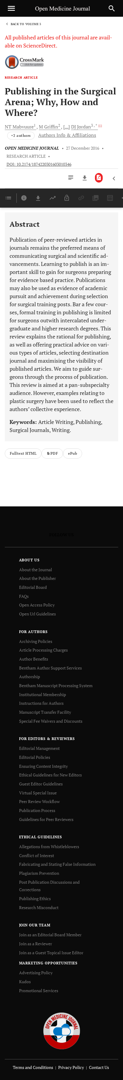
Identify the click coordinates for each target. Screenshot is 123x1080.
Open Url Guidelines (37, 614)
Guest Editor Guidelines (41, 784)
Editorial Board (33, 587)
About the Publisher (37, 578)
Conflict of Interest (36, 855)
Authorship (29, 676)
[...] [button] (66, 126)
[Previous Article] (114, 178)
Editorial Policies (34, 757)
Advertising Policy (36, 972)
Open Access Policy (37, 605)
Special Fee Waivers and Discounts (50, 721)
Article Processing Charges (43, 650)
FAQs (24, 596)
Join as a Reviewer (35, 943)
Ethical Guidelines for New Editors (50, 775)
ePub (72, 453)
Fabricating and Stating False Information (57, 864)
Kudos (25, 981)
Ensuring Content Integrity (43, 766)
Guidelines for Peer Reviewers (46, 819)
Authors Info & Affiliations (67, 135)
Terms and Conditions (33, 1067)
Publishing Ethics (35, 898)
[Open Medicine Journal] (61, 1030)
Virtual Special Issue (38, 793)
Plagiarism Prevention (39, 873)
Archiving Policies (35, 641)
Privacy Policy (71, 1067)
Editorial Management (39, 748)
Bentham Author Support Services (50, 668)
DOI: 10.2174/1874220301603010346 (39, 164)
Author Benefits (33, 659)
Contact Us (99, 1067)
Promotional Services (38, 990)
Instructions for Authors (41, 703)
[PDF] (99, 178)
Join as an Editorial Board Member (50, 934)
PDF (54, 453)
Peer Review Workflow (39, 801)
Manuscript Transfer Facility (45, 712)
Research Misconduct (39, 907)
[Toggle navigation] (11, 8)
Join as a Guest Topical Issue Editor (51, 952)
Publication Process (37, 810)
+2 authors (21, 135)
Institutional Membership (42, 694)
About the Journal (35, 569)
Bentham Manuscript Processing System (56, 685)
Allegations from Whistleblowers (49, 846)
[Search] (111, 8)
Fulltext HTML (23, 453)
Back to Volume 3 (26, 24)
